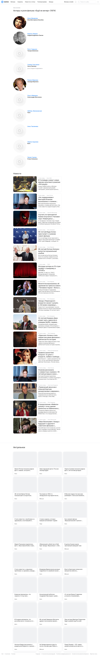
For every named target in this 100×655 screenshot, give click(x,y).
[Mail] (2, 2)
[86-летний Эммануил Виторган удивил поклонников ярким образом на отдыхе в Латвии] (50, 614)
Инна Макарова (32, 18)
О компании (7, 653)
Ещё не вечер (16, 7)
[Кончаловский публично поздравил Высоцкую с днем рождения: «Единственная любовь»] (50, 589)
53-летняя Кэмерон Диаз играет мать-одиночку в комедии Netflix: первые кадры (48, 320)
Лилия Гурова (32, 157)
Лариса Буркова (32, 142)
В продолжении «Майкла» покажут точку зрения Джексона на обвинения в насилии (48, 406)
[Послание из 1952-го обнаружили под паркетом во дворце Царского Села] (50, 488)
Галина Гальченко (33, 64)
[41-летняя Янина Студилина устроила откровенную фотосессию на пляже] (75, 589)
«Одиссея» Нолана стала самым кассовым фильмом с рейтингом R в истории (49, 337)
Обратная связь (93, 653)
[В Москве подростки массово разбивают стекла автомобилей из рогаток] (75, 488)
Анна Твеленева (32, 126)
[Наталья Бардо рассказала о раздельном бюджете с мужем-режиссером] (25, 639)
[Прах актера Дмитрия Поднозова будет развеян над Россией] (75, 614)
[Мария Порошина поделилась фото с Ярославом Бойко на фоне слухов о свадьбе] (25, 539)
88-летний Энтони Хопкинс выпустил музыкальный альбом (48, 251)
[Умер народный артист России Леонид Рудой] (50, 463)
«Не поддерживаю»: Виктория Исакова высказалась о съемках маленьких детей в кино (47, 199)
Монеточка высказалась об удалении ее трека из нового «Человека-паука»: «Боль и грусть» (49, 286)
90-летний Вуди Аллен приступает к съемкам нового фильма (47, 234)
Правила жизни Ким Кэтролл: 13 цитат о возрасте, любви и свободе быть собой (48, 355)
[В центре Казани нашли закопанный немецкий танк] (75, 539)
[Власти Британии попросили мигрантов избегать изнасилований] (75, 564)
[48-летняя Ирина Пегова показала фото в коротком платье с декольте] (25, 488)
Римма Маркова (32, 80)
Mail (2, 653)
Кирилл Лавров (32, 34)
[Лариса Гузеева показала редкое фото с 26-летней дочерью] (75, 463)
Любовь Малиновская (34, 111)
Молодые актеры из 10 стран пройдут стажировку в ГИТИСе (49, 268)
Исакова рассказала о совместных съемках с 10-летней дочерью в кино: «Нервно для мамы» (49, 372)
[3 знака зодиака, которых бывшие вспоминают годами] (50, 513)
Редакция (38, 653)
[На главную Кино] (6, 2)
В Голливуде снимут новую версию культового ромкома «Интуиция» (49, 182)
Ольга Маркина (32, 95)
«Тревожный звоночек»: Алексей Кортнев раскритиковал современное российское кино (49, 389)
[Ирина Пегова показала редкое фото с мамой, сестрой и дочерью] (25, 463)
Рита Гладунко (32, 49)
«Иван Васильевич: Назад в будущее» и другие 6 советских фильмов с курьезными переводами (48, 424)
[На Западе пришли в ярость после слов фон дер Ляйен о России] (50, 639)
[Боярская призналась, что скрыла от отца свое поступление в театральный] (25, 589)
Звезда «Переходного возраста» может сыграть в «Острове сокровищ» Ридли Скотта (48, 303)
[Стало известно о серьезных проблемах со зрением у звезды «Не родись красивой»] (25, 564)
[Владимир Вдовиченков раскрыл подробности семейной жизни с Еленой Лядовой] (50, 564)
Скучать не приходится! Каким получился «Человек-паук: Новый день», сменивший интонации (49, 217)
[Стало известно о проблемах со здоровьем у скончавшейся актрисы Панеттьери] (25, 513)
